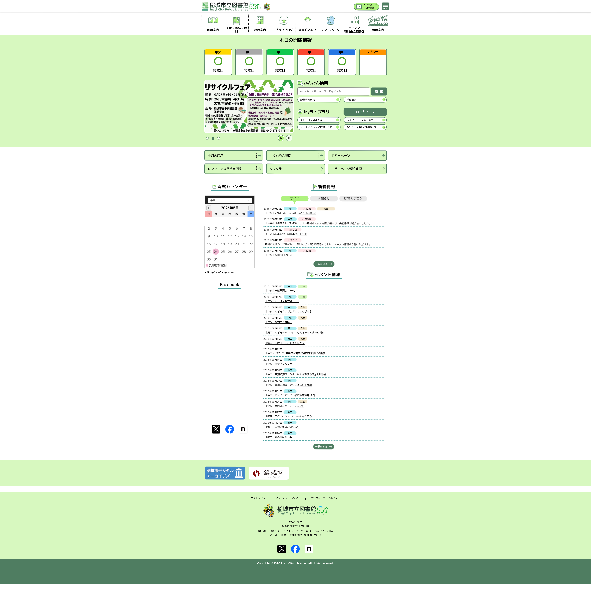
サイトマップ (258, 497)
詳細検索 (351, 99)
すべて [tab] (294, 198)
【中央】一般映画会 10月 (280, 290)
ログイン (366, 112)
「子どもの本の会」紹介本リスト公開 (286, 233)
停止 (289, 138)
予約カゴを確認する (311, 120)
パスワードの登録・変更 (359, 120)
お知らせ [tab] (324, 198)
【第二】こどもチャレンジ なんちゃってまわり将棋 (294, 332)
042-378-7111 (280, 531)
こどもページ (340, 155)
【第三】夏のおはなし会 (278, 437)
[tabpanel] (249, 106)
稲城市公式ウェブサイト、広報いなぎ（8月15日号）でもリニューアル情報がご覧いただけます (318, 244)
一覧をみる (321, 264)
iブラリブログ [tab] (353, 198)
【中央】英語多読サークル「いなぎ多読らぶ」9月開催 (295, 374)
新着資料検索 (307, 99)
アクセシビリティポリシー (325, 498)
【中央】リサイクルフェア (279, 363)
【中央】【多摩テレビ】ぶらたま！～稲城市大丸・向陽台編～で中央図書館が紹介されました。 (318, 223)
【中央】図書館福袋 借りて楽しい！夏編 (288, 384)
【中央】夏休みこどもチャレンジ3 (284, 405)
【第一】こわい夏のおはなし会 (282, 426)
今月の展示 (215, 155)
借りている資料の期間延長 (361, 127)
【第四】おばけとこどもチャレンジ (284, 343)
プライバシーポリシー (288, 498)
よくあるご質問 (280, 155)
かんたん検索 (316, 83)
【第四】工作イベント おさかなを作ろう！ (289, 416)
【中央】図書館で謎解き (278, 322)
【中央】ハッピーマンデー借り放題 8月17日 (290, 395)
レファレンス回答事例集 (225, 168)
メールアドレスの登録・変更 (316, 127)
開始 (281, 138)
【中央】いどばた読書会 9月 (282, 301)
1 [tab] (207, 138)
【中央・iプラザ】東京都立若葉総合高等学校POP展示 (295, 353)
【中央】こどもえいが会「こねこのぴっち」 (289, 311)
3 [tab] (218, 138)
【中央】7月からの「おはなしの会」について (290, 212)
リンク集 (275, 169)
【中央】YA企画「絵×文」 (279, 254)
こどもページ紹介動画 (346, 169)
